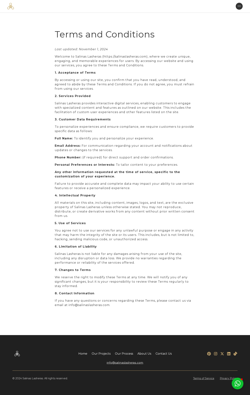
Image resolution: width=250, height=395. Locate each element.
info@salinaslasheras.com (125, 362)
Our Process (124, 353)
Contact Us (164, 353)
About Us (144, 353)
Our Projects (101, 353)
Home (82, 353)
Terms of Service (203, 378)
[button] (239, 6)
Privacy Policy (229, 378)
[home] (10, 6)
